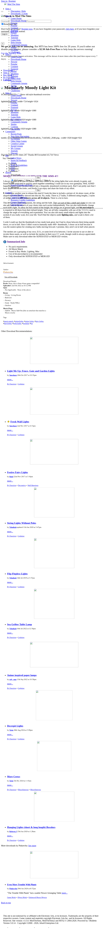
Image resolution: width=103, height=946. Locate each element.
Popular (14, 25)
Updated (14, 28)
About (13, 163)
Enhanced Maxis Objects (38, 897)
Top (5, 927)
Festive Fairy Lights (17, 472)
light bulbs (17, 323)
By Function (11, 384)
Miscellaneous (23, 790)
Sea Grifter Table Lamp (19, 624)
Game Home (16, 18)
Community (10, 131)
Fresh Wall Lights (19, 421)
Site (7, 155)
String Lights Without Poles (21, 523)
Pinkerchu (13, 889)
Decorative (22, 485)
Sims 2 (8, 16)
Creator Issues (17, 205)
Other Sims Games (19, 141)
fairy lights (39, 321)
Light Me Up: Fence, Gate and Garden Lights (31, 371)
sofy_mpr (13, 679)
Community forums (19, 45)
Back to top (6, 903)
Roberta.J (13, 831)
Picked (13, 33)
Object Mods (22, 897)
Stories (13, 47)
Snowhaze (13, 375)
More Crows (13, 776)
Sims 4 (8, 93)
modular (26, 323)
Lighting (21, 384)
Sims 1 (8, 9)
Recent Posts (16, 134)
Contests (14, 50)
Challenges (15, 52)
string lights (29, 321)
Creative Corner (17, 143)
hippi (11, 477)
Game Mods (11, 897)
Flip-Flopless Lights (17, 573)
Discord (14, 153)
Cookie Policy (41, 927)
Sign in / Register (8, 1)
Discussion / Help (18, 11)
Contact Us (14, 927)
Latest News (16, 158)
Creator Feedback (18, 202)
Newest (14, 23)
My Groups (16, 148)
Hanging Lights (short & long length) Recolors (31, 827)
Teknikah (12, 527)
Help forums (16, 42)
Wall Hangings (33, 485)
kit (32, 323)
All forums (15, 139)
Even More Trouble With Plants (21, 884)
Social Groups (17, 146)
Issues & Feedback (19, 160)
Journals (14, 151)
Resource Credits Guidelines (23, 200)
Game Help (16, 40)
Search (8, 172)
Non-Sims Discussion (20, 136)
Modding (15, 35)
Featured (14, 30)
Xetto (11, 730)
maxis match (8, 321)
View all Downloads (10, 277)
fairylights (8, 323)
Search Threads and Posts (21, 185)
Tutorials (14, 38)
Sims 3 (8, 54)
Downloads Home (18, 21)
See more (32, 845)
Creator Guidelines (19, 197)
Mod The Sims (13, 4)
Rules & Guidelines (19, 165)
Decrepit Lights (15, 726)
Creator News (17, 195)
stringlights (19, 321)
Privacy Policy (27, 927)
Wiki (13, 170)
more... (10, 379)
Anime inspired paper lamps (22, 675)
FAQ (13, 167)
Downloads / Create (19, 13)
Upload (8, 193)
